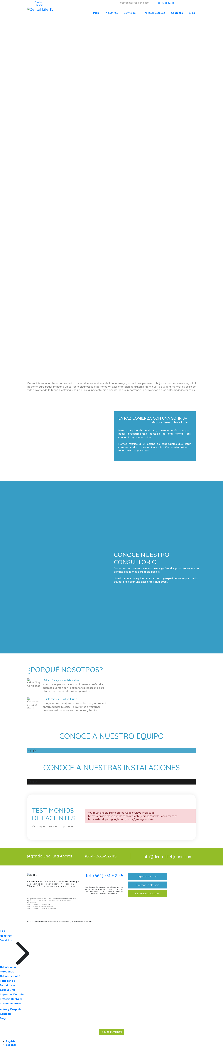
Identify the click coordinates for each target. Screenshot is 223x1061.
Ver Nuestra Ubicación (147, 893)
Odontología (183, 881)
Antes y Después (155, 12)
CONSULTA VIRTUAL (111, 1031)
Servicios (130, 12)
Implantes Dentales (12, 994)
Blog (192, 12)
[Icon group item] (181, 922)
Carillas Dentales (10, 1003)
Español (11, 1044)
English (10, 1041)
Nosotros (112, 12)
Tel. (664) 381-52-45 (104, 875)
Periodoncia (7, 980)
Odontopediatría (185, 890)
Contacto (177, 12)
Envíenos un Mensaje (147, 885)
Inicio (96, 12)
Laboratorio (182, 895)
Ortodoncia (182, 885)
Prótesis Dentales (11, 998)
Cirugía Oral (7, 989)
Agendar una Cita (147, 876)
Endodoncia (7, 985)
